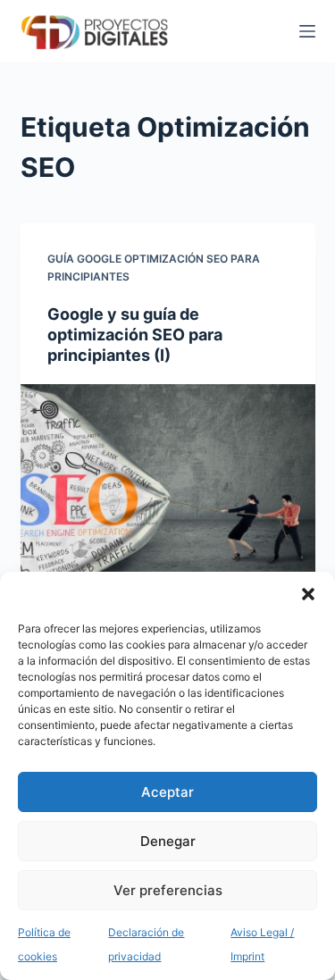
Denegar (168, 841)
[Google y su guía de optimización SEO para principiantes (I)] (168, 495)
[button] (308, 594)
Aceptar (167, 791)
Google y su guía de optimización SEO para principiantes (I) (134, 335)
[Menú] (307, 31)
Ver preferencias (167, 890)
